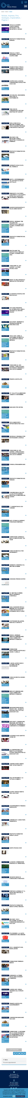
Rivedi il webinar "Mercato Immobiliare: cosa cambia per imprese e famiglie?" (16, 637)
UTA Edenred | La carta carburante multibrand (17, 934)
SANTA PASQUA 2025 (15, 848)
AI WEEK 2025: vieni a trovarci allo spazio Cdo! (16, 991)
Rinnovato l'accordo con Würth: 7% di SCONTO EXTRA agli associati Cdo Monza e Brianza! (17, 195)
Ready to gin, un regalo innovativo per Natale (17, 280)
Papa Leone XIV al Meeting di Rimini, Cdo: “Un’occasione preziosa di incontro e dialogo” (17, 125)
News (6, 1059)
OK (14, 1096)
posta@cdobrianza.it (14, 1085)
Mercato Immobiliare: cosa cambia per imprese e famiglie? (16, 693)
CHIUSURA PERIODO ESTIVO (17, 579)
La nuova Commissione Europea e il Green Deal (17, 862)
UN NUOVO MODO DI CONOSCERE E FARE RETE (16, 877)
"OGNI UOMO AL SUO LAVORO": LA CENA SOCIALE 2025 (15, 267)
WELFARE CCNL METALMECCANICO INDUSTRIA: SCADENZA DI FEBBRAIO (16, 139)
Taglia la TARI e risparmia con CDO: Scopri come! (15, 54)
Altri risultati (14, 1050)
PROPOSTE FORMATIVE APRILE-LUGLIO (16, 834)
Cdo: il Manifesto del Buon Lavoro (16, 948)
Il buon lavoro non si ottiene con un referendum (16, 665)
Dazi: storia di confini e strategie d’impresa (17, 521)
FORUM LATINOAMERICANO (17, 464)
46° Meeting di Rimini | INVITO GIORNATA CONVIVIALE (16, 594)
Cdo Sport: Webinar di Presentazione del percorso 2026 (16, 323)
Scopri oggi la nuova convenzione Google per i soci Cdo (17, 82)
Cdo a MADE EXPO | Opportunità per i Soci (16, 423)
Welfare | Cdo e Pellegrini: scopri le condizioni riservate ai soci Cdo (16, 921)
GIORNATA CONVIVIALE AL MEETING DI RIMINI (17, 565)
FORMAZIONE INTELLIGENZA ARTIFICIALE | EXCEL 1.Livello (17, 651)
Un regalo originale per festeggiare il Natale (17, 437)
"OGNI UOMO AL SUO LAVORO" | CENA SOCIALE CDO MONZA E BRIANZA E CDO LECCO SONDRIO (16, 367)
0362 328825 (15, 1082)
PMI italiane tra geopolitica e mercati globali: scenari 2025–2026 (16, 253)
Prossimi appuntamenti (9, 1062)
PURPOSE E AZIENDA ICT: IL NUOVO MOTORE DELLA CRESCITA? (17, 892)
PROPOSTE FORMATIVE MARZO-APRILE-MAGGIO (16, 906)
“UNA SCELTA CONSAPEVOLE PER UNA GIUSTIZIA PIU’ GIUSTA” (16, 110)
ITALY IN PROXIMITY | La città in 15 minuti (16, 778)
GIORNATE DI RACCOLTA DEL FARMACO (16, 166)
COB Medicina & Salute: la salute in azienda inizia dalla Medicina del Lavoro (17, 494)
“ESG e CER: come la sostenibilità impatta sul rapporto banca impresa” (16, 338)
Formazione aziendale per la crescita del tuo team (17, 538)
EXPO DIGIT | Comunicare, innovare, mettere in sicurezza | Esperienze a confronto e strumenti (17, 724)
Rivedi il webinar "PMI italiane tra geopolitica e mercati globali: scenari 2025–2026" (16, 224)
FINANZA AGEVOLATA (15, 379)
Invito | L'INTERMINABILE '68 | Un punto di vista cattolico (16, 181)
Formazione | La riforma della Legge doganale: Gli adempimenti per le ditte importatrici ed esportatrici (17, 1034)
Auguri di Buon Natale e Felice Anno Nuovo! (17, 208)
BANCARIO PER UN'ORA (16, 407)
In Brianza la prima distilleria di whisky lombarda (16, 977)
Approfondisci (20, 1096)
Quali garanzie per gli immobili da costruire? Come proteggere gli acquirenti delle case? (17, 609)
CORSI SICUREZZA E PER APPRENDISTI (16, 551)
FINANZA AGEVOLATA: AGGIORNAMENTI (15, 1004)
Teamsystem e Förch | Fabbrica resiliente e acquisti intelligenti (16, 68)
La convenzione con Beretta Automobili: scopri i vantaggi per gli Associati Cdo (17, 752)
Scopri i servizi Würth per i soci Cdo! (16, 792)
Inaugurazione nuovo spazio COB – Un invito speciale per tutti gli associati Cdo (16, 710)
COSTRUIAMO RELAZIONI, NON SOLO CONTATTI (16, 621)
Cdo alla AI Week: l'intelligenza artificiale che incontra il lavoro (15, 27)
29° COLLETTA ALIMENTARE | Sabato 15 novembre (17, 393)
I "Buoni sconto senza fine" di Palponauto (16, 764)
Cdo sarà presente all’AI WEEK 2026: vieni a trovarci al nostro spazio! (16, 310)
